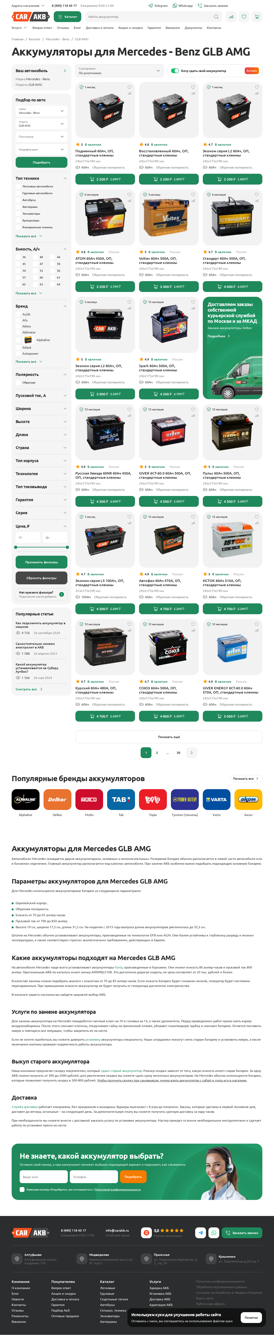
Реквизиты (20, 1316)
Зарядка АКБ (159, 1288)
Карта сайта (204, 1298)
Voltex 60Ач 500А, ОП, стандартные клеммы (158, 260)
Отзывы (63, 27)
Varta (119, 967)
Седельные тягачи (114, 1299)
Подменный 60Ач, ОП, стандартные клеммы (94, 153)
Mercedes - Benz (58, 39)
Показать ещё (169, 737)
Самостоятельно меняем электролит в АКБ (35, 645)
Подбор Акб (60, 1310)
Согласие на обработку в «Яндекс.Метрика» (229, 1292)
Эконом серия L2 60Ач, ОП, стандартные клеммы (226, 153)
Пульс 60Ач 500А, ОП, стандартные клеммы (222, 475)
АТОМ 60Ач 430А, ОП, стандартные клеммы (94, 260)
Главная (17, 39)
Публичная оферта (210, 1304)
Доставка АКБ (159, 1299)
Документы (193, 27)
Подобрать (41, 162)
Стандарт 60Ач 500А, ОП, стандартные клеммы (224, 260)
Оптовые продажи (65, 1316)
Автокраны (108, 1321)
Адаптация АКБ (161, 1305)
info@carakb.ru (117, 1230)
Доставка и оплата (100, 27)
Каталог (35, 39)
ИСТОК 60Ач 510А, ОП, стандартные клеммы (222, 583)
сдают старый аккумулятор (121, 1070)
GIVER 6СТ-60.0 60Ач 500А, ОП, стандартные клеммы (165, 475)
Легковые (107, 1288)
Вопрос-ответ (42, 27)
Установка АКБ (160, 1293)
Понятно (251, 1317)
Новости (18, 1299)
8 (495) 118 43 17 (64, 5)
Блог (77, 27)
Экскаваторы (110, 1316)
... (167, 752)
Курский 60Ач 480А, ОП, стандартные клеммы (96, 690)
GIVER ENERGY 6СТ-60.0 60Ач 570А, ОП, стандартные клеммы (230, 690)
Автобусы (107, 1305)
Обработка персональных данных (221, 1287)
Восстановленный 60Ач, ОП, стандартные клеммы (164, 153)
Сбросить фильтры (41, 578)
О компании (21, 1288)
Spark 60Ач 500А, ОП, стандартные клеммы (158, 368)
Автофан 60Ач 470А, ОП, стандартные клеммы (160, 583)
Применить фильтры (41, 562)
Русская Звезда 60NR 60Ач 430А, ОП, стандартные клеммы (103, 475)
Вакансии (173, 27)
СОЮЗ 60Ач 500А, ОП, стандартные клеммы (158, 690)
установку (93, 1039)
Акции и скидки (130, 27)
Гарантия (154, 27)
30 (178, 752)
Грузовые (107, 1293)
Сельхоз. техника (113, 1310)
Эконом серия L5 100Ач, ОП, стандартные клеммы (99, 583)
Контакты (214, 27)
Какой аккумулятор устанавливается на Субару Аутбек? (37, 667)
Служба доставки (25, 1107)
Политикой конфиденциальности (118, 1189)
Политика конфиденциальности (220, 1281)
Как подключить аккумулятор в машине (40, 624)
